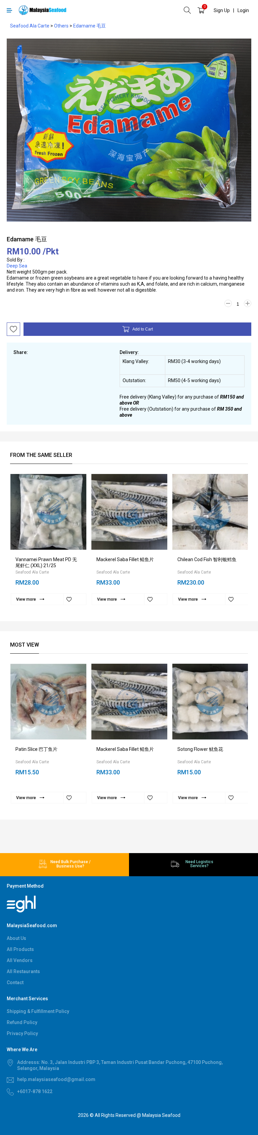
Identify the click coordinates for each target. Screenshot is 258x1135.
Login (243, 10)
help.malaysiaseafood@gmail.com (56, 1079)
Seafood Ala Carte (29, 25)
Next (251, 208)
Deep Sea (17, 265)
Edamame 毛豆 (89, 25)
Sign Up (222, 10)
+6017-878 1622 (34, 1091)
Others (61, 25)
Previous (7, 208)
